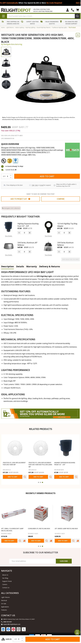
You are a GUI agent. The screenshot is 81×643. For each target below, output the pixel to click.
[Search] (75, 16)
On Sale (3, 602)
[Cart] (76, 10)
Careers (4, 583)
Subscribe (62, 560)
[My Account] (66, 10)
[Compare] (24, 540)
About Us (5, 574)
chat (35, 185)
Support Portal (7, 580)
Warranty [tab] (31, 266)
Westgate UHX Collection (12, 208)
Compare (59, 199)
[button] (11, 23)
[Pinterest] (13, 628)
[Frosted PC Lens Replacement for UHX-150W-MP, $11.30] (14, 447)
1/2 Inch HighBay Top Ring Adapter (67, 225)
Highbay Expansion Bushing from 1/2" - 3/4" (28, 225)
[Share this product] (76, 35)
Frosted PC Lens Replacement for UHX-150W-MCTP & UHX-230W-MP (39, 464)
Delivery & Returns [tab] (49, 266)
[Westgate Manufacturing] (71, 150)
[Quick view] (24, 476)
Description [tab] (7, 266)
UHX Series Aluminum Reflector (65, 244)
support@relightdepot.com (11, 623)
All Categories (10, 591)
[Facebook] (8, 628)
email (41, 185)
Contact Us (5, 586)
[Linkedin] (3, 628)
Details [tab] (20, 266)
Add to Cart (46, 176)
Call (32, 185)
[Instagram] (19, 628)
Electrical (4, 599)
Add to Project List (19, 199)
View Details (8, 236)
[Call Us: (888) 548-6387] (71, 10)
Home (3, 27)
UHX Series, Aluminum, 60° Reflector (27, 244)
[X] (24, 628)
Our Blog (5, 577)
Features (4, 609)
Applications (5, 606)
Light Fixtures (5, 596)
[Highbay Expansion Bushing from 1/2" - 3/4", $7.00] (65, 447)
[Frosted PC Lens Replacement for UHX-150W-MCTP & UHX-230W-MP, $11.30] (39, 447)
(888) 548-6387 (7, 620)
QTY (4, 176)
